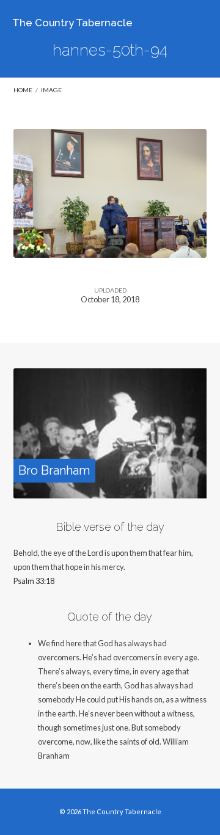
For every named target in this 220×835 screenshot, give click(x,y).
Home (22, 89)
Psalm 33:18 (33, 581)
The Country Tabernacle (72, 22)
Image (51, 89)
